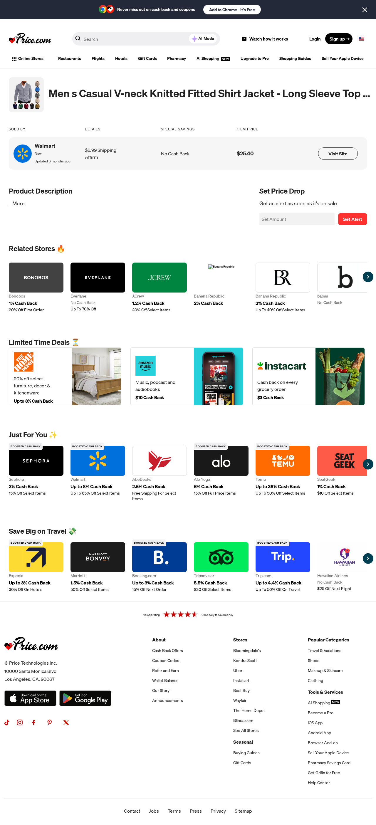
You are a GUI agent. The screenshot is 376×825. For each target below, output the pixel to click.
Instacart (241, 680)
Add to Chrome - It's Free (232, 9)
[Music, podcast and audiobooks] (187, 376)
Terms (174, 810)
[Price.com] (31, 656)
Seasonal (243, 742)
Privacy (218, 810)
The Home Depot (249, 710)
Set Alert (352, 219)
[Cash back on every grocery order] (309, 376)
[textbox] (361, 39)
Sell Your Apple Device (343, 58)
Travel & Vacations (324, 650)
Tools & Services (325, 692)
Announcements (167, 700)
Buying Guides (246, 753)
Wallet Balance (165, 680)
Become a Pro (320, 713)
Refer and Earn (165, 670)
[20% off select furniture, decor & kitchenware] (65, 376)
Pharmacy (176, 58)
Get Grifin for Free (324, 772)
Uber (237, 670)
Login (315, 38)
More (18, 203)
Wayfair (239, 700)
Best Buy (241, 690)
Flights (98, 58)
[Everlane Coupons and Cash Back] (97, 288)
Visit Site (338, 153)
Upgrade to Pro (255, 58)
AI (206, 38)
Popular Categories (328, 639)
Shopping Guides (295, 58)
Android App (319, 733)
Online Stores (30, 58)
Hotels (121, 58)
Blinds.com (243, 720)
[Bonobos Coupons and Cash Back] (36, 288)
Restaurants (69, 58)
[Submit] (78, 40)
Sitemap (243, 810)
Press (196, 810)
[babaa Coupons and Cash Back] (344, 288)
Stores (240, 639)
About (159, 639)
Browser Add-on (323, 743)
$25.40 (245, 153)
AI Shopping (208, 58)
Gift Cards (147, 58)
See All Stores (246, 730)
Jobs (154, 810)
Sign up (337, 38)
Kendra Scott (245, 660)
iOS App (315, 723)
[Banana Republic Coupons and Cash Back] (221, 288)
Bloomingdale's (247, 650)
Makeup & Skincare (325, 670)
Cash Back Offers (167, 650)
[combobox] (146, 38)
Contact (132, 810)
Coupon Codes (165, 660)
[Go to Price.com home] (30, 38)
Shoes (313, 660)
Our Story (160, 690)
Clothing (315, 680)
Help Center (319, 782)
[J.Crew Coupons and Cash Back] (159, 288)
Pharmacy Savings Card (329, 763)
